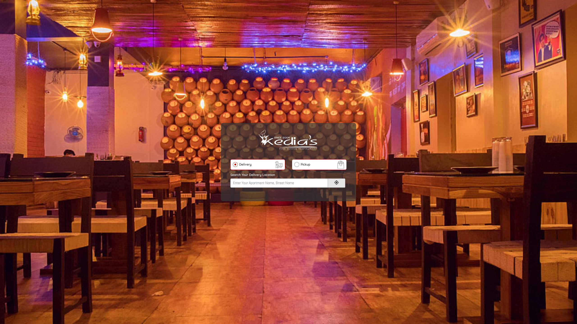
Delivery (245, 164)
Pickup (305, 164)
